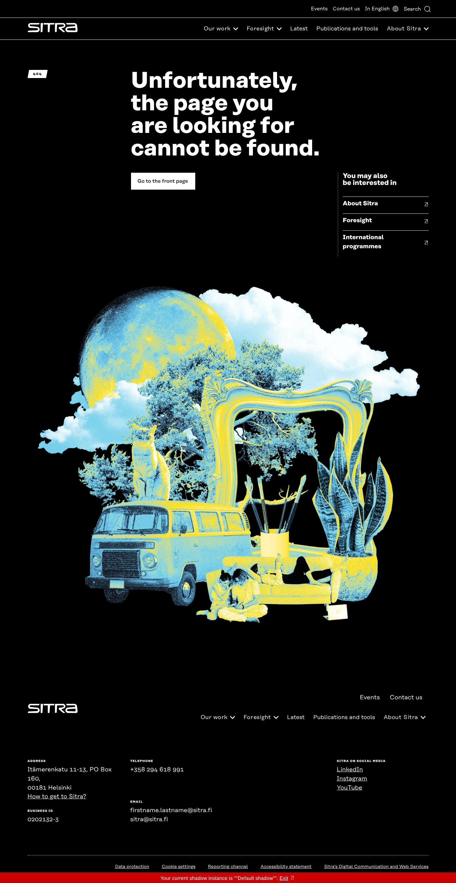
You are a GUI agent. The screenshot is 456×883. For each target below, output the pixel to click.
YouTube (349, 788)
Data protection (132, 866)
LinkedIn (350, 769)
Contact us (346, 9)
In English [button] (377, 9)
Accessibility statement (286, 866)
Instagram (352, 778)
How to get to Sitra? (57, 796)
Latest (299, 29)
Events (319, 9)
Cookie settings (178, 866)
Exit (284, 878)
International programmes (363, 242)
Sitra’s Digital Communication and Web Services (376, 866)
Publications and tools (347, 29)
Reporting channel (228, 866)
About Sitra (360, 203)
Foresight (357, 220)
